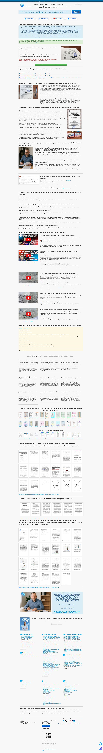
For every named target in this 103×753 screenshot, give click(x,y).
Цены (45, 1)
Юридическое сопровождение (26, 682)
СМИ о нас (66, 683)
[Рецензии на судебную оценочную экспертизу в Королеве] (74, 119)
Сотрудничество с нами (68, 692)
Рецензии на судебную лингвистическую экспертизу (72, 637)
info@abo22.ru (68, 180)
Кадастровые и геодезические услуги (48, 669)
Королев (78, 4)
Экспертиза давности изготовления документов (50, 661)
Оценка (28, 1)
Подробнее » (23, 649)
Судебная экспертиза (27, 652)
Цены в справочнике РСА (47, 687)
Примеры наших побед (46, 695)
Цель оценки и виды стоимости (47, 698)
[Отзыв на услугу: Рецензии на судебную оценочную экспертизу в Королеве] (29, 179)
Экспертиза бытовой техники (47, 663)
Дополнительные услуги (28, 680)
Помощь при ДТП (67, 694)
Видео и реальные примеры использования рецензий (72, 649)
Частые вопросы (45, 682)
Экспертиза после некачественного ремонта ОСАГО (72, 662)
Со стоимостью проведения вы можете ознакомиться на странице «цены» (67, 611)
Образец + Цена (76, 11)
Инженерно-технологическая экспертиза (49, 651)
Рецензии (40, 1)
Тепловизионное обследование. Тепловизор (50, 643)
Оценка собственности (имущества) (26, 638)
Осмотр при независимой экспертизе (48, 697)
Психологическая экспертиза (47, 671)
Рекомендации (66, 697)
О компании (66, 682)
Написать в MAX (45, 728)
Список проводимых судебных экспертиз (27, 654)
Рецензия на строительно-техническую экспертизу (72, 648)
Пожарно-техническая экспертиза (48, 662)
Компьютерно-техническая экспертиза (49, 666)
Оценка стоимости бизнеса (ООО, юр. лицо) (28, 642)
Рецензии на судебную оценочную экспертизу (71, 636)
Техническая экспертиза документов (48, 656)
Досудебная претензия (25, 684)
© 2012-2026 (27, 718)
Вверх (82, 718)
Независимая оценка (27, 634)
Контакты (49, 1)
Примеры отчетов (45, 694)
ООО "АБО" (22, 718)
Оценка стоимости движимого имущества (27, 636)
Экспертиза (34, 1)
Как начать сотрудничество (57, 623)
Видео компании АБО (67, 689)
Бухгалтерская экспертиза (47, 672)
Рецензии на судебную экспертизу (73, 634)
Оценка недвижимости (24, 639)
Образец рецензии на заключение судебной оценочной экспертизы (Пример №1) (34, 73)
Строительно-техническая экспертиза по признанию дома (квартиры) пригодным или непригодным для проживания (51, 638)
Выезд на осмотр (67, 695)
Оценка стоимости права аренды (26, 637)
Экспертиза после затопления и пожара (50, 642)
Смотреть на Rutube (32, 246)
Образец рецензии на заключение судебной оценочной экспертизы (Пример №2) (34, 75)
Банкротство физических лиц (25, 683)
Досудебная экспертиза (46, 693)
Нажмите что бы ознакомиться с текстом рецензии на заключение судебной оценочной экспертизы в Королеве (39, 494)
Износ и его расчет (46, 691)
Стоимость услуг (66, 698)
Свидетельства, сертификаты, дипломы (70, 690)
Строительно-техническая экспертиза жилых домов (51, 636)
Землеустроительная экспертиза (48, 668)
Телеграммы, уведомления (47, 692)
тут (57, 319)
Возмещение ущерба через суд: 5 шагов (49, 690)
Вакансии (65, 693)
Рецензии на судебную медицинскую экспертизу (71, 638)
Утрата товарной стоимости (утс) (69, 661)
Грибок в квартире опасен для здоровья (49, 696)
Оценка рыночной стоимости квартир (27, 640)
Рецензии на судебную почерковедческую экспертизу (72, 639)
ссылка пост (66, 267)
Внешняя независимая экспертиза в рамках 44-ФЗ (50, 670)
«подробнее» (35, 42)
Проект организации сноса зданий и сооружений (50, 665)
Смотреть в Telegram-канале (28, 285)
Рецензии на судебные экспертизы (25, 328)
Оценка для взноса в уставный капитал (27, 644)
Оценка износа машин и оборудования (49, 654)
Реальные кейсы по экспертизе (69, 687)
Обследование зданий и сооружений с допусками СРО (51, 664)
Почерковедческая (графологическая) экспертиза (50, 655)
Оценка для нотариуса (24, 641)
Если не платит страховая (68, 656)
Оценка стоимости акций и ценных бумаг (27, 643)
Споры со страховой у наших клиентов (70, 660)
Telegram (41, 12)
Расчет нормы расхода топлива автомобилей (50, 658)
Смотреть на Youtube (24, 246)
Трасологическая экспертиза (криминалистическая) (51, 667)
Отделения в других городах (68, 696)
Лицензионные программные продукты (70, 688)
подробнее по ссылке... (66, 188)
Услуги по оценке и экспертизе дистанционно (71, 684)
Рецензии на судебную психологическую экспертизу (72, 640)
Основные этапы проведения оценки (27, 647)
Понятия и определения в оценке (48, 701)
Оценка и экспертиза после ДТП (72, 655)
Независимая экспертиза (50, 634)
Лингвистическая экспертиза (47, 657)
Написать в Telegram (46, 725)
